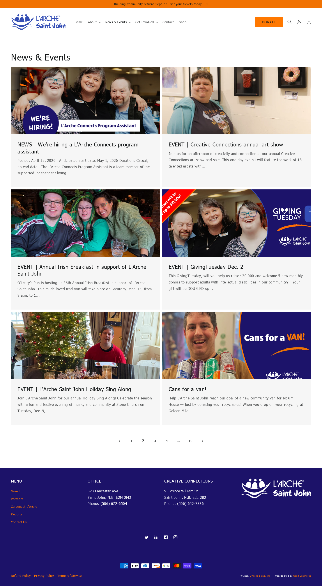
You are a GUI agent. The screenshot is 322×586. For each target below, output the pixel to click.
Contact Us (19, 522)
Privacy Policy (44, 575)
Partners (17, 499)
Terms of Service (69, 575)
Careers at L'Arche (24, 506)
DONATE (269, 22)
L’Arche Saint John (260, 575)
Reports (16, 514)
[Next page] (202, 441)
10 (190, 441)
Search (16, 491)
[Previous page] (119, 441)
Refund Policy (21, 575)
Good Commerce (302, 575)
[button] (289, 22)
